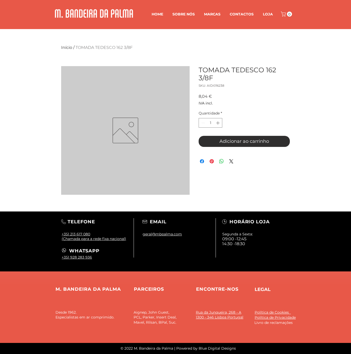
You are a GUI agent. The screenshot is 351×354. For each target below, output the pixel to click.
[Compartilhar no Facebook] (202, 161)
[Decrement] (202, 122)
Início (66, 47)
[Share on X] (231, 161)
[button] (287, 14)
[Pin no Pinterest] (212, 161)
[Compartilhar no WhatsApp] (221, 161)
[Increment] (218, 122)
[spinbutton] (210, 122)
